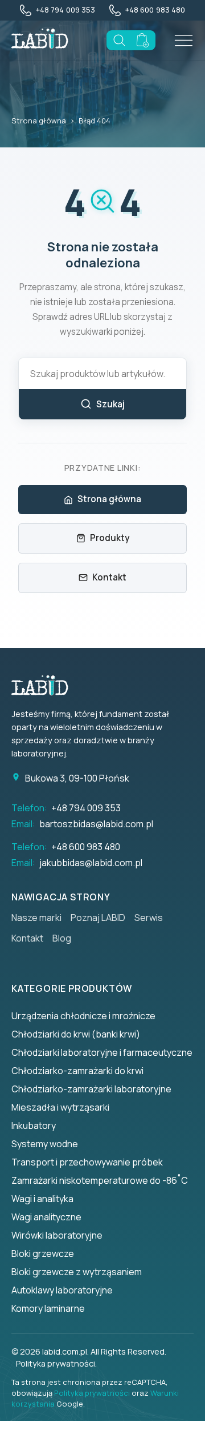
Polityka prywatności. (56, 1363)
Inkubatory (33, 1125)
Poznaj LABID (98, 917)
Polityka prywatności (92, 1393)
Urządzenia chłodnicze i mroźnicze (83, 1016)
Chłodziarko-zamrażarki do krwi (77, 1070)
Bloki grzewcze (42, 1253)
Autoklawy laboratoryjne (62, 1290)
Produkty (109, 538)
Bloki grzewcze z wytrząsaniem (76, 1271)
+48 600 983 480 (85, 846)
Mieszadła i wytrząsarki (60, 1107)
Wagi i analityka (42, 1198)
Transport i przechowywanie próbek (87, 1162)
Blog (61, 938)
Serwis (148, 917)
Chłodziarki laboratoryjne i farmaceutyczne (101, 1052)
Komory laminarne (48, 1308)
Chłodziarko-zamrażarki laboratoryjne (91, 1089)
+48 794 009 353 (86, 808)
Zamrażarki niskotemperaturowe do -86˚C (99, 1180)
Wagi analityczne (46, 1217)
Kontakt (109, 577)
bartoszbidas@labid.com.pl (96, 824)
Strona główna (38, 120)
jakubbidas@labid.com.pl (90, 862)
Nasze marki (36, 917)
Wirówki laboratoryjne (56, 1235)
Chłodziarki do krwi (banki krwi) (75, 1034)
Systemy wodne (44, 1143)
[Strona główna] (45, 685)
